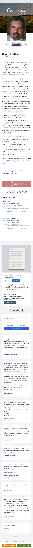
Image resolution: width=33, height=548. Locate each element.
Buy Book (16, 280)
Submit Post (16, 328)
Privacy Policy (12, 541)
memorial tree (20, 171)
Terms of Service (20, 541)
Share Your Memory (10, 302)
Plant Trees (23, 211)
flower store (14, 173)
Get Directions (10, 211)
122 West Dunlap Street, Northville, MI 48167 (17, 208)
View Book (7, 280)
